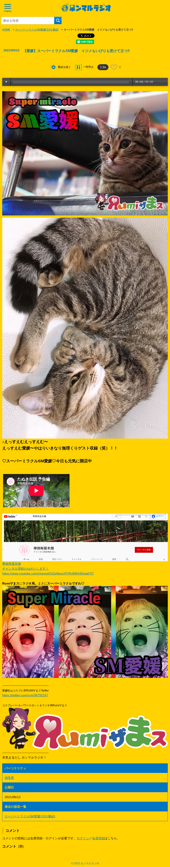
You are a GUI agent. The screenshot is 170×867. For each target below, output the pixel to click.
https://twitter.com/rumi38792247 (25, 695)
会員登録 (98, 838)
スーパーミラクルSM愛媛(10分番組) (37, 29)
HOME (6, 29)
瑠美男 (9, 778)
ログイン (83, 838)
